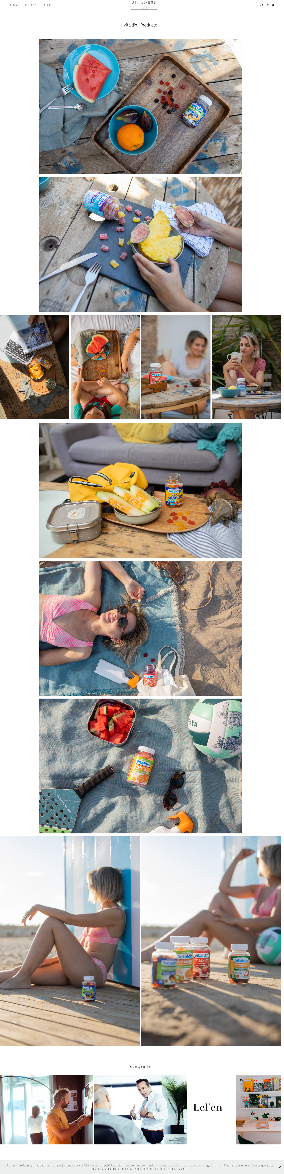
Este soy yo (30, 5)
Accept (182, 1168)
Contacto (46, 5)
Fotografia (14, 5)
